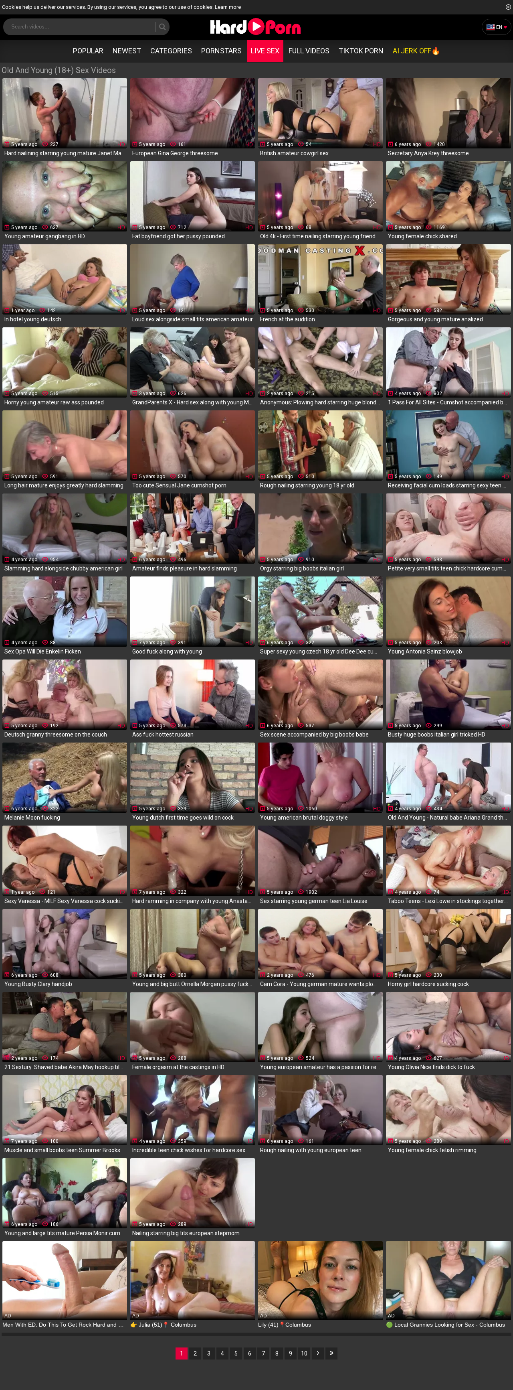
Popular (88, 51)
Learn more (228, 7)
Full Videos (309, 51)
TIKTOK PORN (361, 51)
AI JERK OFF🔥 (416, 51)
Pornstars (221, 51)
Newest (127, 51)
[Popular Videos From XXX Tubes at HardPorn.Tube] (255, 26)
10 (304, 1353)
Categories (171, 51)
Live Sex (265, 51)
